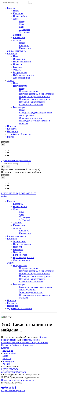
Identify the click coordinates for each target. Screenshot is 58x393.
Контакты (6, 345)
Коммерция (8, 361)
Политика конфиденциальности (17, 380)
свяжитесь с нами (30, 339)
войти (4, 196)
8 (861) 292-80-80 (9, 193)
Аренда (6, 364)
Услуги (35, 342)
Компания (6, 342)
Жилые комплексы (22, 342)
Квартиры (8, 350)
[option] (32, 150)
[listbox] (29, 153)
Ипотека (43, 342)
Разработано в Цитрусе (13, 390)
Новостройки (9, 353)
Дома (5, 356)
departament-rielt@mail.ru (13, 372)
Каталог (5, 348)
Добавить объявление (23, 345)
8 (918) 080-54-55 (27, 193)
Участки (7, 358)
